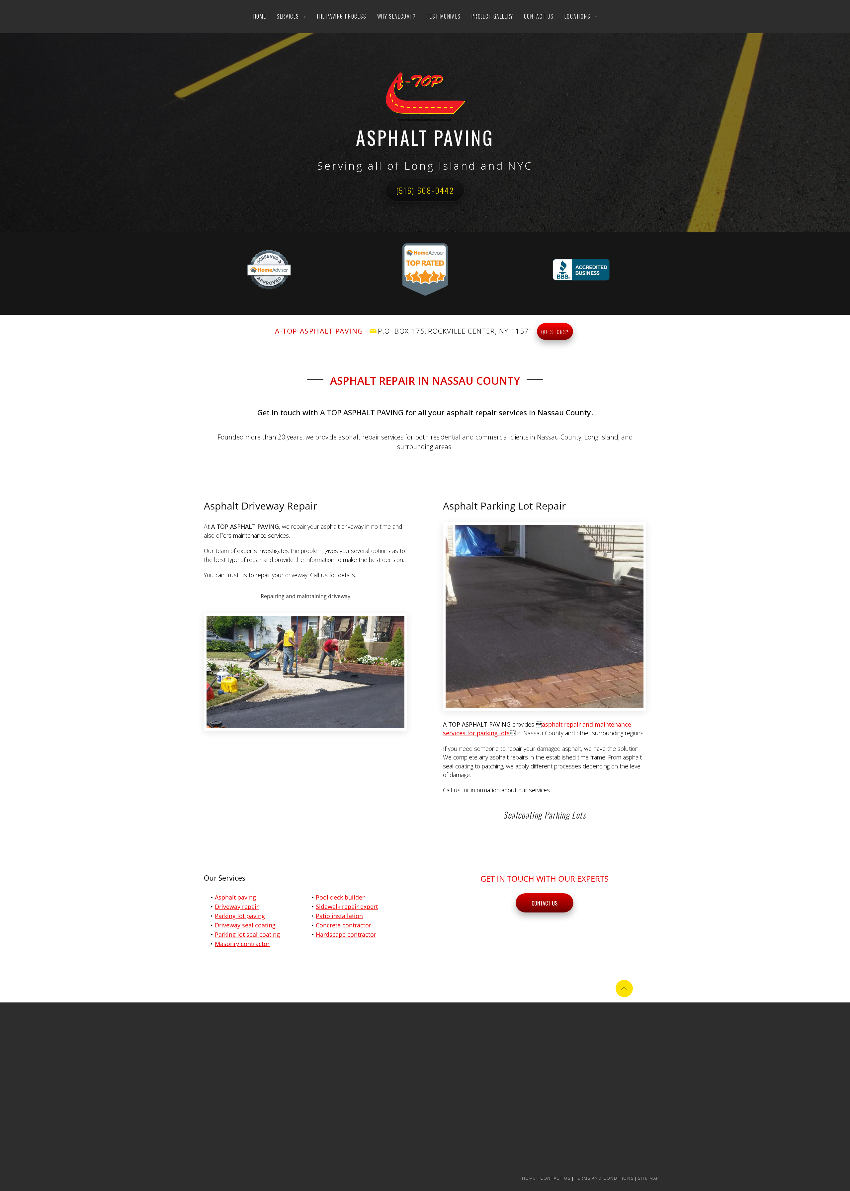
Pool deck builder (340, 897)
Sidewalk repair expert (347, 907)
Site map (648, 1178)
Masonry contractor (242, 944)
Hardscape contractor (346, 934)
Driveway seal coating (245, 925)
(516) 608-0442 (425, 190)
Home (259, 16)
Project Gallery (492, 16)
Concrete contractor (343, 925)
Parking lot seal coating (247, 934)
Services (288, 16)
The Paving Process (341, 16)
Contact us (539, 16)
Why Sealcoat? (396, 16)
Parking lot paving (240, 916)
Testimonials (444, 16)
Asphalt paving (235, 897)
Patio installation (339, 916)
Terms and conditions (604, 1178)
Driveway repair (237, 907)
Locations (577, 16)
